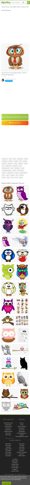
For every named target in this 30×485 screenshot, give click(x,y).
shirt (3, 175)
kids (12, 168)
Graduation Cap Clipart (22, 452)
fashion (10, 161)
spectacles (15, 165)
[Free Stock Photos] (5, 2)
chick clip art (8, 433)
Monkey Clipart (15, 466)
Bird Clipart (15, 462)
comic (15, 163)
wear (14, 158)
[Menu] (28, 2)
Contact (21, 424)
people (25, 158)
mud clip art (8, 428)
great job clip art (8, 426)
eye (3, 165)
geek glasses (10, 172)
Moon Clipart (22, 443)
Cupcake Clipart (8, 448)
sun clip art (4, 158)
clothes (25, 163)
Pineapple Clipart (15, 464)
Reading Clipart (15, 461)
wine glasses (20, 170)
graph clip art (8, 429)
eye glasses (20, 158)
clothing (4, 163)
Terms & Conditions (21, 426)
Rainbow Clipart (21, 455)
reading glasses (5, 168)
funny (3, 177)
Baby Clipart (8, 455)
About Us (22, 423)
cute (12, 177)
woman (21, 175)
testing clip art (8, 424)
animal (14, 170)
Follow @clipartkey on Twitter (21, 436)
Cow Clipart (15, 459)
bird (21, 161)
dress (22, 168)
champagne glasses (6, 170)
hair (17, 175)
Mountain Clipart (15, 471)
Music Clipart (8, 452)
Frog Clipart (8, 447)
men (16, 177)
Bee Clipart (21, 450)
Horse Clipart (22, 448)
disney (16, 172)
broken (25, 161)
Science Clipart (8, 454)
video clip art (8, 434)
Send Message (9, 80)
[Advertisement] (15, 28)
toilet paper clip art (8, 431)
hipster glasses (23, 172)
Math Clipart (8, 443)
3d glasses (17, 168)
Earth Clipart (8, 450)
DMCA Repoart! (15, 123)
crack (7, 175)
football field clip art (8, 423)
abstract (16, 161)
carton (20, 177)
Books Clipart (8, 445)
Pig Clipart (15, 469)
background (8, 165)
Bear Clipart (21, 454)
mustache (10, 163)
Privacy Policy (22, 429)
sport (8, 177)
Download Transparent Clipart (15, 117)
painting (12, 175)
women (4, 172)
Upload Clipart (22, 431)
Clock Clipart (21, 447)
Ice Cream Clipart (15, 467)
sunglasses (4, 161)
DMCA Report (22, 428)
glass (10, 158)
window (20, 163)
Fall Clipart (22, 445)
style (20, 165)
